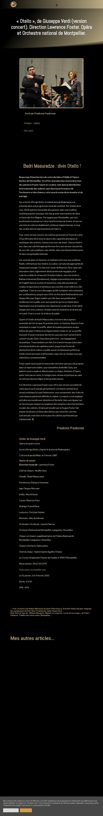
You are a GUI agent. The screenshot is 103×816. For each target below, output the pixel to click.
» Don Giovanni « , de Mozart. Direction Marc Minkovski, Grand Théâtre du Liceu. (46, 733)
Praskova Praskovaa (45, 113)
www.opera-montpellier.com (32, 569)
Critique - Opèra (32, 123)
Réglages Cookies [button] (11, 810)
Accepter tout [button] (25, 810)
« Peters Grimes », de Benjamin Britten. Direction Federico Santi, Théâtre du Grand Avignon (51, 681)
